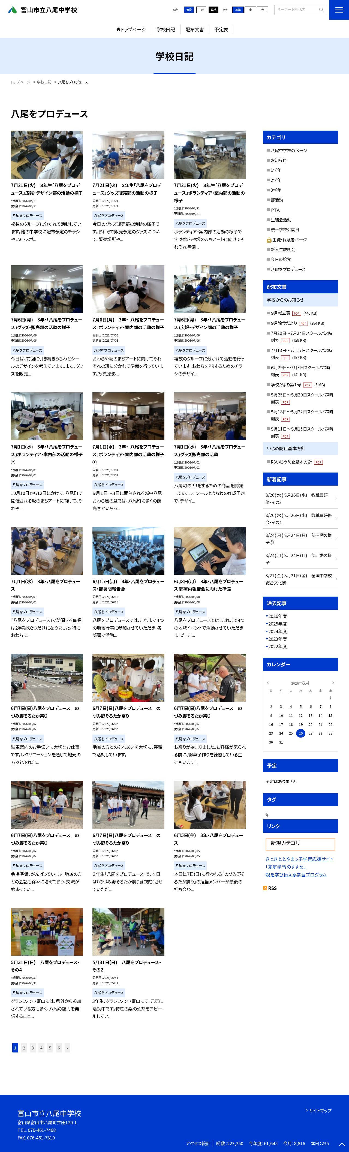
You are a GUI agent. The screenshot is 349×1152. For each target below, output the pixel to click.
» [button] (67, 1048)
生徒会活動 (281, 219)
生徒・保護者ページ (289, 239)
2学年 (276, 180)
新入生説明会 (283, 249)
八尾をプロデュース (288, 269)
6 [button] (59, 1048)
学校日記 (165, 29)
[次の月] (333, 682)
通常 (189, 10)
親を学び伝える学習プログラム (296, 874)
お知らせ (278, 160)
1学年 (276, 170)
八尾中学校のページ (289, 150)
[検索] (320, 9)
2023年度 (277, 639)
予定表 (221, 29)
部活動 (277, 200)
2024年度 (277, 631)
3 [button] (33, 1048)
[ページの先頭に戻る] (342, 1145)
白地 (201, 10)
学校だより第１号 (298, 384)
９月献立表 (294, 313)
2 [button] (24, 1048)
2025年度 (277, 623)
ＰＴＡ (275, 210)
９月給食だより (297, 323)
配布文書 (194, 29)
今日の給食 (281, 259)
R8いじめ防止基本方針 (296, 462)
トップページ (133, 29)
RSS (272, 888)
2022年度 (277, 646)
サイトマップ (320, 1110)
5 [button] (50, 1048)
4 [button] (41, 1048)
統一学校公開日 (285, 229)
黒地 (213, 10)
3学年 (276, 190)
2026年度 (277, 616)
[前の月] (268, 682)
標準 (238, 10)
